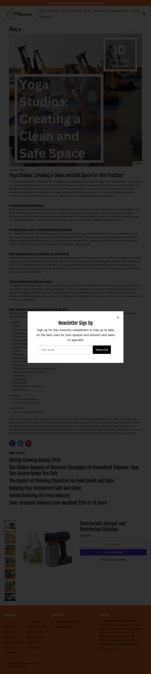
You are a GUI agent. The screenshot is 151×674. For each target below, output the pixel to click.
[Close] (118, 317)
